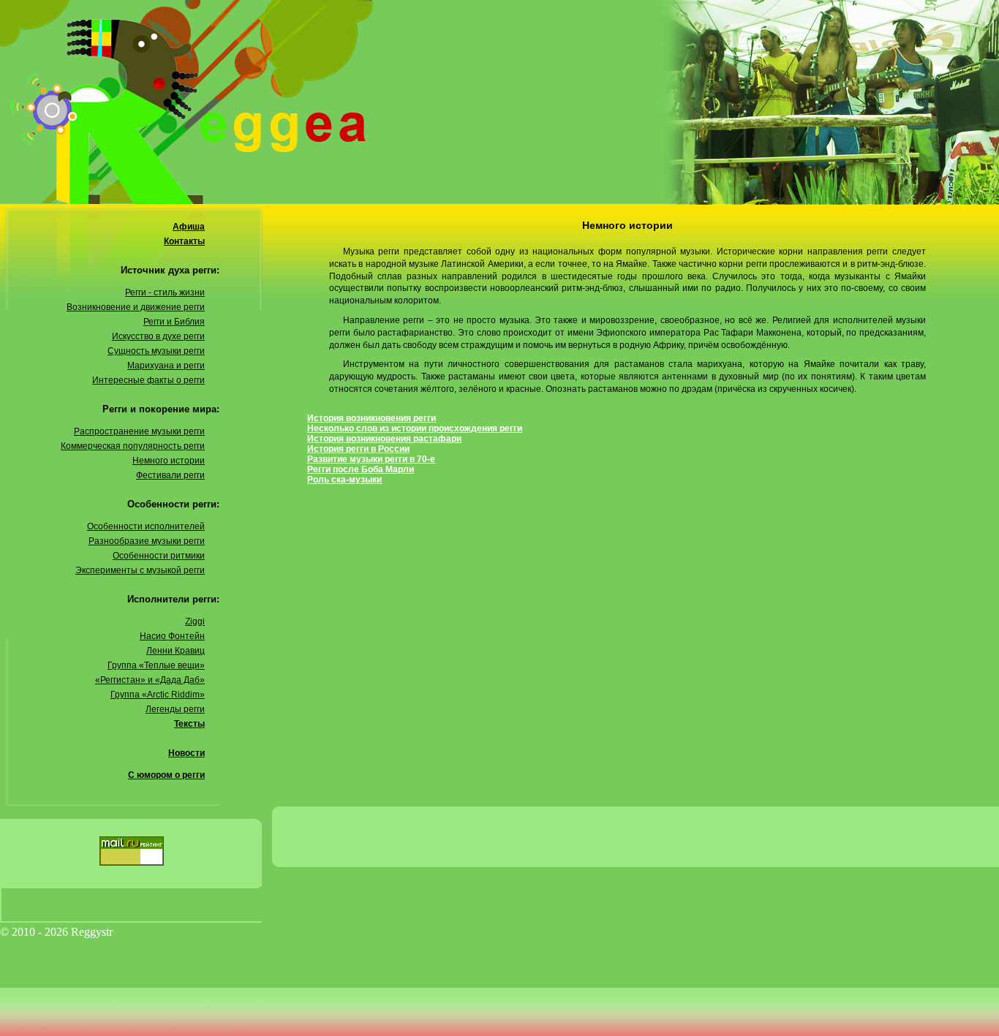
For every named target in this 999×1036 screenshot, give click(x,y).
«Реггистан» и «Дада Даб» (150, 680)
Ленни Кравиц (175, 651)
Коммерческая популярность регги (133, 446)
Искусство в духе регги (158, 336)
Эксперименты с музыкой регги (140, 570)
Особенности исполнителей (146, 526)
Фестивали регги (170, 475)
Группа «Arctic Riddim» (157, 694)
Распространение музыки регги (139, 431)
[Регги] (499, 102)
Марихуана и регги (166, 365)
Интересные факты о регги (148, 380)
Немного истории (168, 460)
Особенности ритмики (159, 556)
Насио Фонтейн (172, 636)
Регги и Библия (174, 322)
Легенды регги (175, 709)
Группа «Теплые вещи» (156, 665)
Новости (186, 753)
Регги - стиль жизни (165, 292)
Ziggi (195, 621)
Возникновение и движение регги (136, 307)
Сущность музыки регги (156, 351)
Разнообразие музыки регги (146, 541)
